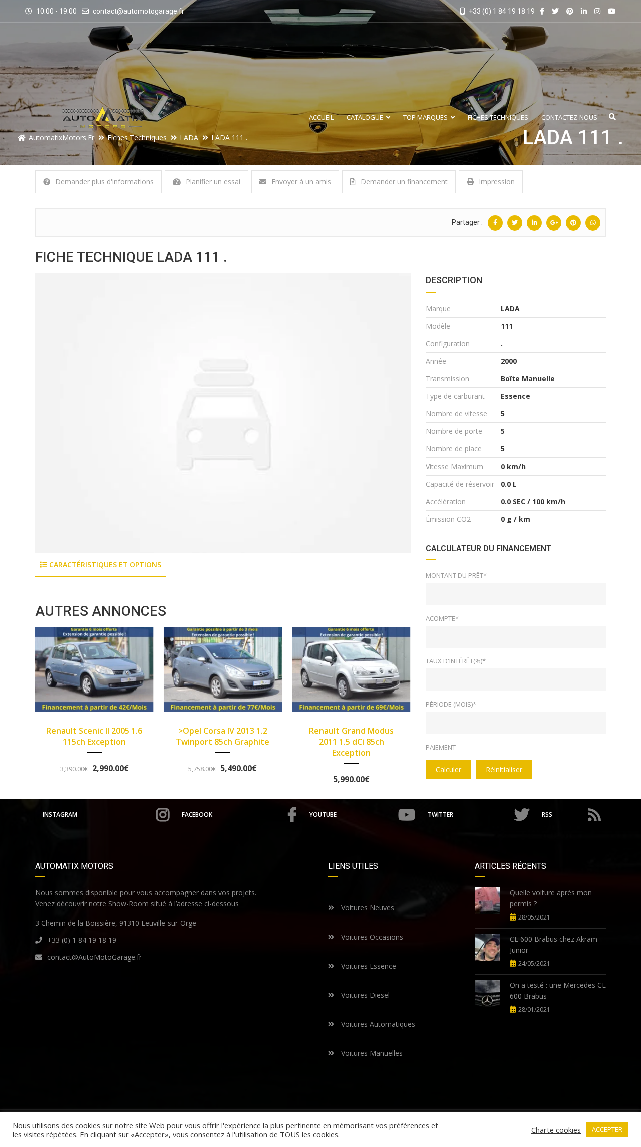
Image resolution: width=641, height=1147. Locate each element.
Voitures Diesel (364, 995)
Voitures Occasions (371, 937)
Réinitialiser (504, 769)
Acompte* (442, 618)
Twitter (440, 814)
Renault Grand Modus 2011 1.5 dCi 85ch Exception (351, 741)
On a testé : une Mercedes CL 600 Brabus (558, 990)
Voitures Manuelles (371, 1053)
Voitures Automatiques (377, 1024)
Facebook (197, 814)
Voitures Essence (367, 966)
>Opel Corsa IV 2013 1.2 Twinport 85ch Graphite (222, 736)
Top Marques (425, 117)
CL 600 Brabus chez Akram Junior (553, 944)
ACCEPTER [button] (607, 1129)
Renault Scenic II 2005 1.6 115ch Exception (94, 736)
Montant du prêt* (456, 575)
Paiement (441, 747)
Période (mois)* (451, 704)
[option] (223, 413)
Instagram (60, 814)
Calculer (448, 769)
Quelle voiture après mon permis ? (551, 898)
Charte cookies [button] (556, 1129)
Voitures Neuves (366, 907)
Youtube (323, 814)
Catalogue (365, 117)
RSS (547, 814)
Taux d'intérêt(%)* (456, 660)
